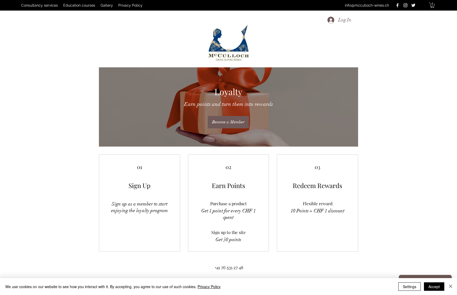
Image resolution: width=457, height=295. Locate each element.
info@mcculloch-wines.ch (367, 5)
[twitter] (413, 5)
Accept (434, 286)
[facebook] (397, 5)
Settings (409, 286)
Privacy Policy (209, 286)
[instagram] (405, 5)
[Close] (450, 286)
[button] (432, 5)
